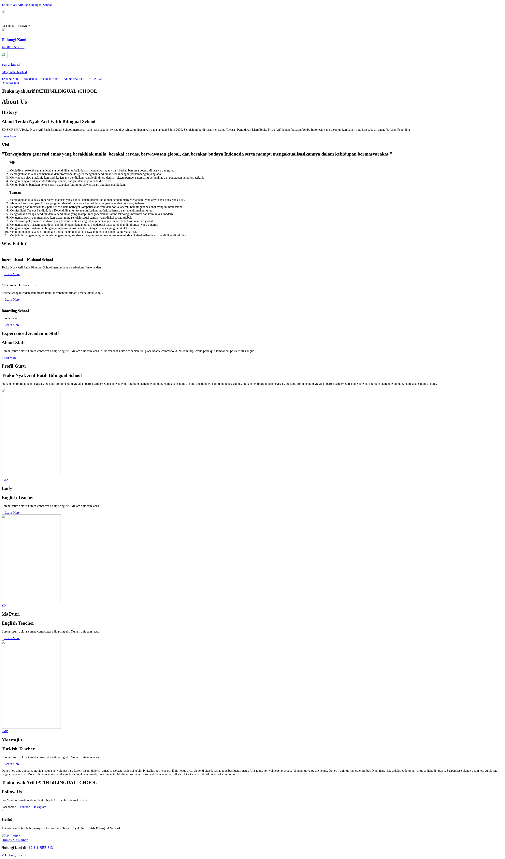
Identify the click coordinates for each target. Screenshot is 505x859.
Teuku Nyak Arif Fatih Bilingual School (27, 5)
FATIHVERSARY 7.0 (87, 78)
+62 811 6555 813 (40, 848)
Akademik (30, 78)
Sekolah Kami (50, 78)
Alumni (68, 78)
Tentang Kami (10, 78)
